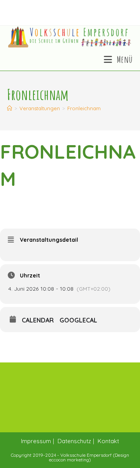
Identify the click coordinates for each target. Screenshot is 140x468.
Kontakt (108, 441)
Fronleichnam (84, 108)
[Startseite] (9, 108)
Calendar (38, 320)
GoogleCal (78, 320)
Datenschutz (74, 441)
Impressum (36, 441)
